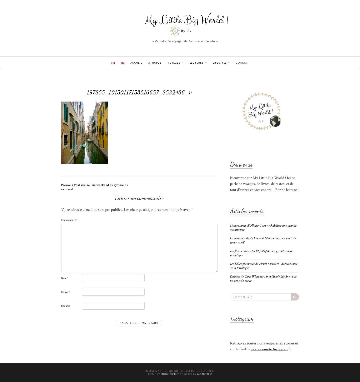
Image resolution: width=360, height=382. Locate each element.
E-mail (65, 292)
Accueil (136, 62)
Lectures (197, 62)
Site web (65, 306)
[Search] (295, 296)
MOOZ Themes (170, 374)
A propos (155, 62)
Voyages (174, 62)
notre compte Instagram (269, 349)
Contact (242, 62)
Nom (64, 278)
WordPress (204, 374)
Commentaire (69, 220)
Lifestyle (220, 62)
